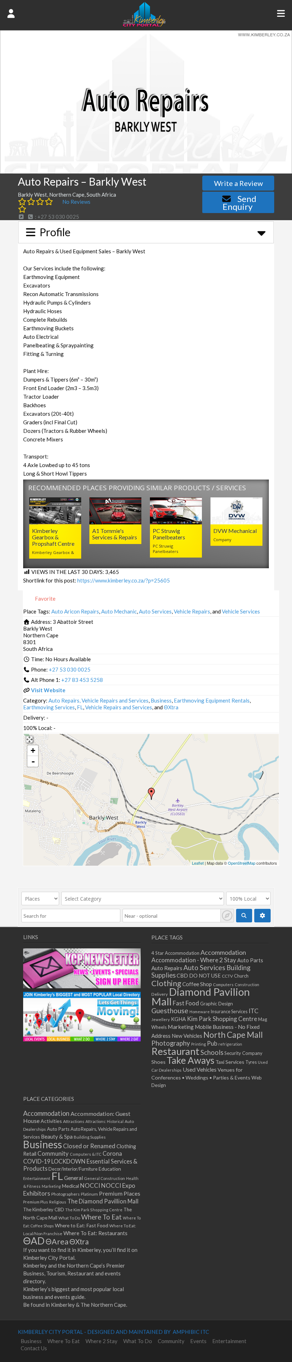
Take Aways (190, 1060)
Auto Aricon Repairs (75, 611)
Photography (170, 1043)
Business (161, 700)
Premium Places (119, 1193)
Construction (247, 984)
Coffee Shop (197, 984)
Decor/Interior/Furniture (73, 1169)
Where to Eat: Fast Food (81, 1225)
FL (80, 707)
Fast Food (186, 1003)
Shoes (158, 1062)
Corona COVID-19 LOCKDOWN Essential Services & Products (80, 1161)
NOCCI (90, 1185)
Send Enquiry (239, 202)
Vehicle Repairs (192, 611)
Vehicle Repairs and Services (118, 707)
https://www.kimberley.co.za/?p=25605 (123, 580)
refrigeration (230, 1044)
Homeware (199, 1011)
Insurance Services (229, 1011)
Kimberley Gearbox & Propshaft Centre (53, 537)
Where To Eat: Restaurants (95, 1233)
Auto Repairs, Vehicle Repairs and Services (98, 700)
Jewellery (160, 1019)
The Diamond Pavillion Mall (103, 1201)
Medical (70, 1186)
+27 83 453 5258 (82, 680)
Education (110, 1169)
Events (198, 1341)
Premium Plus (35, 1202)
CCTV (227, 976)
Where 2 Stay (101, 1341)
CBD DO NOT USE (199, 976)
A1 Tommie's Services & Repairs (114, 533)
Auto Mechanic (119, 611)
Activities (51, 1121)
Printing (198, 1044)
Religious (57, 1202)
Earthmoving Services (49, 707)
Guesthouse (169, 1010)
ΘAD (34, 1241)
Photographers (65, 1194)
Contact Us (34, 1348)
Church (241, 976)
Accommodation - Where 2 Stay (193, 960)
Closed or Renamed (89, 1146)
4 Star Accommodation (175, 953)
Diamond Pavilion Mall (200, 996)
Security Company (243, 1053)
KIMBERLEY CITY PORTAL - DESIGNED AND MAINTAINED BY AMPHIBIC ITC (113, 1332)
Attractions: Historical (104, 1121)
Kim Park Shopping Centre (222, 1018)
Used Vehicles (200, 1069)
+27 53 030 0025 (69, 669)
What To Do (69, 1218)
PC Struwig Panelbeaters (169, 533)
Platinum (89, 1194)
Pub (212, 1043)
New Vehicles (187, 1036)
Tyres (251, 1062)
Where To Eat (101, 1217)
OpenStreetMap (241, 863)
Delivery (159, 994)
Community (53, 1153)
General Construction (104, 1178)
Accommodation (223, 952)
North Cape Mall (233, 1035)
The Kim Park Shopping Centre (93, 1209)
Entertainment (36, 1178)
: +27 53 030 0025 (56, 216)
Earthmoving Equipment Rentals (212, 700)
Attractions (73, 1121)
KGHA (178, 1019)
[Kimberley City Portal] (144, 24)
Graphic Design (216, 1003)
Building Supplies (90, 1137)
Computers (223, 984)
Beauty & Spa (57, 1136)
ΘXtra (171, 707)
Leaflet (198, 863)
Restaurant (175, 1051)
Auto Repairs (166, 968)
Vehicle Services (241, 611)
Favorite (45, 598)
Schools (211, 1052)
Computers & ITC (85, 1154)
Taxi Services (229, 1062)
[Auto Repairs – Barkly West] (151, 794)
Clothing (166, 983)
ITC (254, 1011)
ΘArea (57, 1241)
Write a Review (238, 183)
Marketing (181, 1026)
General (73, 1178)
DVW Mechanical (235, 530)
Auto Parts (250, 960)
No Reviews (76, 201)
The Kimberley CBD (43, 1209)
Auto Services (155, 611)
